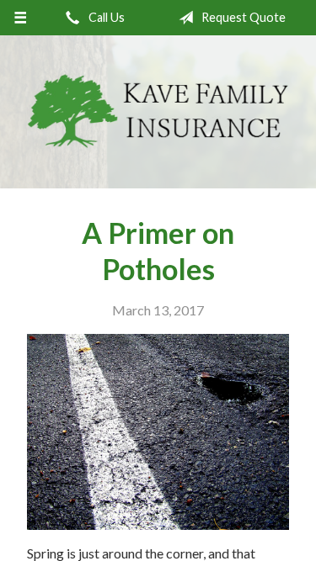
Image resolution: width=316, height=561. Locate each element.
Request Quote (242, 17)
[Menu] (20, 17)
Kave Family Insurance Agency (158, 111)
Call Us (105, 17)
